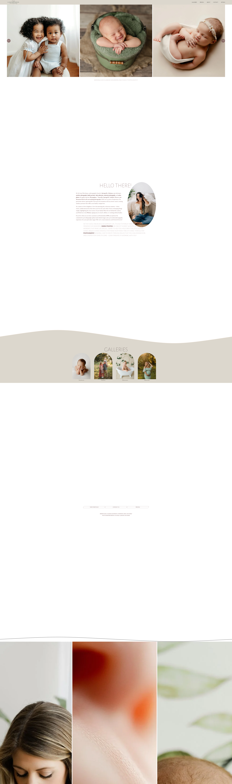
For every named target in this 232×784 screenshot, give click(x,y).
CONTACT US (116, 507)
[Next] (223, 41)
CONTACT (215, 2)
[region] (116, 41)
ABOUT (208, 2)
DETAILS (223, 2)
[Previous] (9, 41)
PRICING (138, 507)
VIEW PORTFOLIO (94, 507)
